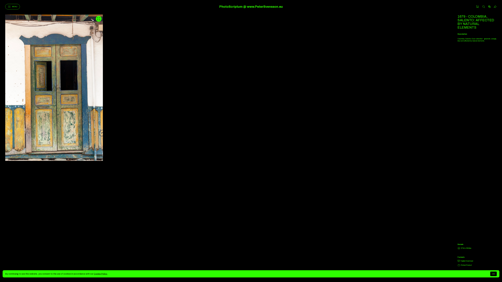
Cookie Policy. (101, 274)
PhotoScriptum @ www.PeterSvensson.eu (251, 6)
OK (493, 274)
